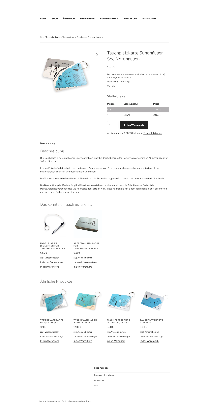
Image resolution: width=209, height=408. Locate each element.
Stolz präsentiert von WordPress (76, 401)
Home (43, 18)
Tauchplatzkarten (53, 37)
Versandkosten (125, 77)
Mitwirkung (87, 18)
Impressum (99, 380)
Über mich (69, 18)
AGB (96, 385)
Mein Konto (149, 18)
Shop (55, 18)
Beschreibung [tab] (47, 143)
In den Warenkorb (134, 125)
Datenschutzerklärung (104, 375)
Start (42, 37)
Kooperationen (109, 18)
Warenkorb (130, 18)
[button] (97, 54)
